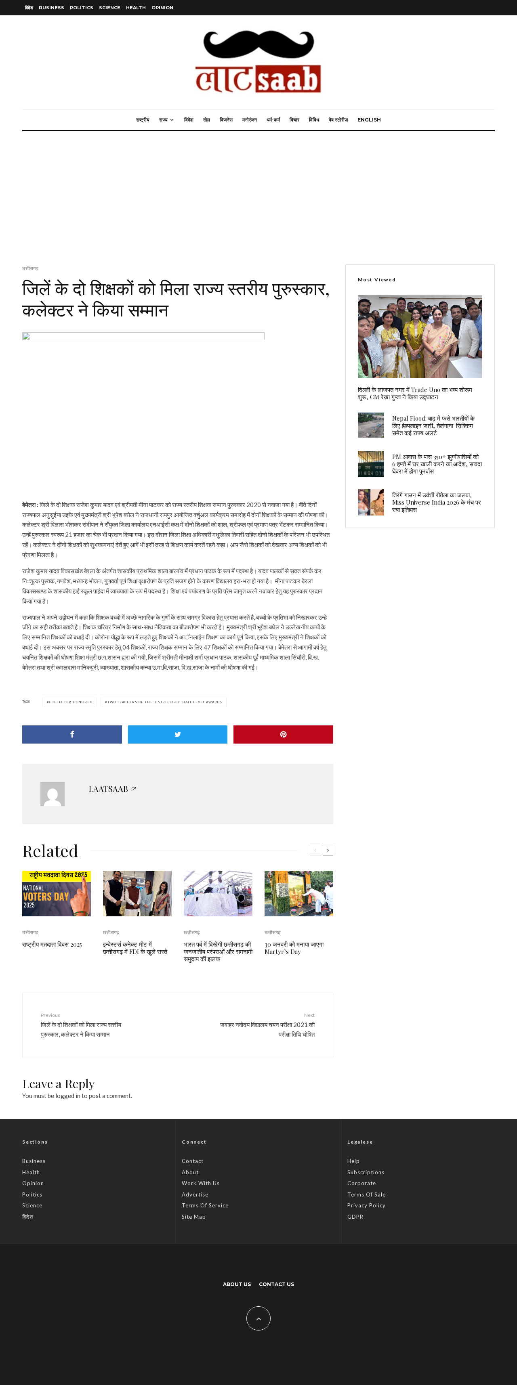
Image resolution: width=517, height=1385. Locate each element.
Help (353, 1161)
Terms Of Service (205, 1205)
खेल (206, 120)
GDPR (355, 1216)
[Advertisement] (258, 191)
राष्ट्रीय (142, 120)
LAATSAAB (108, 788)
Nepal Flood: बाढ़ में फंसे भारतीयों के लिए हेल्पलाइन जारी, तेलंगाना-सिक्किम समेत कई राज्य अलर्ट (433, 425)
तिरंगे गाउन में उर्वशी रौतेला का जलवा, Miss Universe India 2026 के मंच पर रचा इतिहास (436, 502)
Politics (81, 7)
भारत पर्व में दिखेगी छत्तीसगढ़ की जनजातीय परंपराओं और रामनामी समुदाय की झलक (218, 951)
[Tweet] (178, 734)
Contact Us (276, 1284)
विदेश (29, 7)
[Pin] (283, 734)
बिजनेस (226, 120)
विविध (314, 120)
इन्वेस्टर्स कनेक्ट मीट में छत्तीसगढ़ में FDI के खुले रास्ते (135, 948)
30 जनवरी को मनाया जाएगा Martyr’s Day (294, 948)
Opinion (162, 7)
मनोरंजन (249, 120)
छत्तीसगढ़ (30, 268)
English (369, 120)
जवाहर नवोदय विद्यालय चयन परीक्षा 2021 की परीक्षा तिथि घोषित (267, 1025)
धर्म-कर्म (273, 120)
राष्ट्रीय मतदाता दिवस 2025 (52, 944)
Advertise (195, 1194)
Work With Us (201, 1183)
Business (51, 7)
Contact (193, 1161)
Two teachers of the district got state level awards (164, 702)
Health (136, 7)
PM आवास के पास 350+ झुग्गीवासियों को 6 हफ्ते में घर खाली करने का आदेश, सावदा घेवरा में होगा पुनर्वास (437, 464)
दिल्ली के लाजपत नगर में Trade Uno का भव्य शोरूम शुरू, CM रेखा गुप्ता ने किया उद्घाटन (415, 393)
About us (237, 1284)
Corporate (361, 1183)
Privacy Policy (366, 1205)
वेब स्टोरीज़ (338, 120)
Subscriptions (366, 1172)
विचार (294, 120)
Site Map (194, 1216)
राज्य (163, 120)
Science (109, 7)
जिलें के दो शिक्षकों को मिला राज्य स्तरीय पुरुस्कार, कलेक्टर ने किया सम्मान (81, 1025)
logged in (67, 1095)
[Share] (72, 734)
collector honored (70, 702)
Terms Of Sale (366, 1194)
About (190, 1172)
